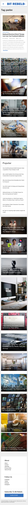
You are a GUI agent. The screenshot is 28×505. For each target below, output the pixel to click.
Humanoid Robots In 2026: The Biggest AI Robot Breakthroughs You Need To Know (14, 230)
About (6, 463)
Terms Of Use (8, 469)
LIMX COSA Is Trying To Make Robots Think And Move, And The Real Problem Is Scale (13, 270)
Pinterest (7, 483)
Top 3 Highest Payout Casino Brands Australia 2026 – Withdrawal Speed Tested (14, 429)
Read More (5, 50)
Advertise (7, 466)
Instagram (7, 484)
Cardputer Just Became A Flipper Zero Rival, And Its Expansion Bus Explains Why (14, 448)
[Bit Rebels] (15, 5)
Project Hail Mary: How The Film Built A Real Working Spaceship (13, 409)
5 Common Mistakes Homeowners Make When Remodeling (11, 366)
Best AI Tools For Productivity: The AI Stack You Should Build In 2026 (14, 250)
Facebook (7, 479)
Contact (6, 464)
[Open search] (25, 3)
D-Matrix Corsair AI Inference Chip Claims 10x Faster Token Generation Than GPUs (13, 326)
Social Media (6, 32)
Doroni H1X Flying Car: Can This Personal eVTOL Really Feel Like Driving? (14, 346)
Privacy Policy (8, 468)
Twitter (6, 481)
